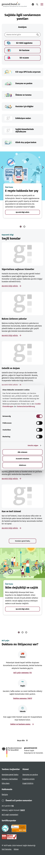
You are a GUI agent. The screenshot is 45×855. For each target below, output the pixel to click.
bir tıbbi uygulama (24, 43)
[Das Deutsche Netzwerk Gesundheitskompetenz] (19, 828)
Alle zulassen (22, 452)
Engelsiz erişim (28, 779)
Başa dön (21, 740)
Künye (16, 849)
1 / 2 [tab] (21, 226)
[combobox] (19, 34)
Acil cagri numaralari (10, 815)
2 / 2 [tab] (24, 226)
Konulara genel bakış (22, 541)
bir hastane (24, 50)
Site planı (6, 783)
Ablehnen (22, 465)
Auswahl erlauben (22, 459)
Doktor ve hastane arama (20, 724)
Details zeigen (33, 445)
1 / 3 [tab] (19, 632)
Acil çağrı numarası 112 (22, 673)
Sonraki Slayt (42, 167)
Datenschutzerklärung (26, 406)
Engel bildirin (27, 783)
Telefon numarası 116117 (22, 698)
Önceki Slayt (2, 167)
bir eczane (24, 58)
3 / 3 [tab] (26, 632)
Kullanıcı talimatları (10, 779)
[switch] (39, 423)
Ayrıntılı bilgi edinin (22, 212)
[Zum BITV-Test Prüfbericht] (9, 836)
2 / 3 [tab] (22, 632)
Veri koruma (7, 849)
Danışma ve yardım (30, 775)
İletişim (5, 795)
